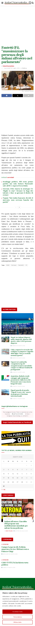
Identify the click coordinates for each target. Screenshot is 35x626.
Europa (14, 265)
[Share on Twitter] (17, 95)
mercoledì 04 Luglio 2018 (12, 68)
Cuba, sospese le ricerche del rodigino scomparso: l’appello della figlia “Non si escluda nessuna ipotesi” (22, 352)
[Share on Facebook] (6, 95)
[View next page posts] (19, 207)
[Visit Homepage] (17, 2)
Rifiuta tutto (17, 622)
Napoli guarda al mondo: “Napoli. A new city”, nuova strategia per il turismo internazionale (21, 393)
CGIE (7, 265)
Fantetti (21, 265)
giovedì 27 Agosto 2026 (18, 372)
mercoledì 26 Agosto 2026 (9, 554)
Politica (24, 68)
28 (22, 482)
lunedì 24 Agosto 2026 (8, 567)
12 (13, 473)
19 (13, 478)
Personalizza (17, 617)
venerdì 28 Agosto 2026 (10, 332)
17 (3, 478)
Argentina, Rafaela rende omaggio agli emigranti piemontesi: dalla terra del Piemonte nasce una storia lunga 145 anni (21, 380)
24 (4, 482)
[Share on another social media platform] (28, 95)
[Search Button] (33, 3)
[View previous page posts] (15, 207)
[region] (17, 608)
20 (17, 478)
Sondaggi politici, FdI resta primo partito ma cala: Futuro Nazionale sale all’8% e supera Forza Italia (18, 184)
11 (8, 473)
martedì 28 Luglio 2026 (21, 530)
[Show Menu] (2, 3)
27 (17, 482)
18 (8, 478)
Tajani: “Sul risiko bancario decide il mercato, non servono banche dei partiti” (18, 200)
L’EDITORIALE (7, 519)
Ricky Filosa (9, 530)
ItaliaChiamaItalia (8, 66)
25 (8, 482)
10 (3, 473)
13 (17, 473)
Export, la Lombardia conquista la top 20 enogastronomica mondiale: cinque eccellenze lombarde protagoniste (21, 365)
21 (22, 478)
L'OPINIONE (5, 544)
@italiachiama (18, 414)
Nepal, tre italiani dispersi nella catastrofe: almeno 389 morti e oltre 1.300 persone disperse (21, 340)
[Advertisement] (17, 25)
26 (13, 482)
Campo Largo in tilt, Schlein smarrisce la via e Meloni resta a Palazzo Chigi (15, 549)
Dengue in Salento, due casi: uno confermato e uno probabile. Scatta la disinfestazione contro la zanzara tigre (17, 327)
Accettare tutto (17, 611)
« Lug (3, 489)
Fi (26, 265)
